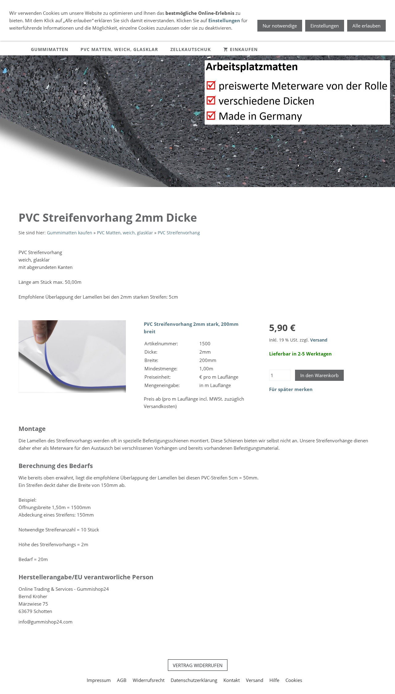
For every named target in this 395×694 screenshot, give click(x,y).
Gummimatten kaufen (69, 233)
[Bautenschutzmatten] (191, 193)
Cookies (293, 680)
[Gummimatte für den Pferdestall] (210, 193)
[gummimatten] (197, 193)
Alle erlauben (366, 26)
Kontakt (231, 680)
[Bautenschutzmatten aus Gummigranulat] (185, 193)
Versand (318, 340)
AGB (122, 680)
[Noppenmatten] (204, 193)
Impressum (99, 680)
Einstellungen (224, 20)
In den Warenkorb (319, 375)
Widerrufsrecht (148, 680)
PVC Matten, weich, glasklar (125, 233)
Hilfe (274, 680)
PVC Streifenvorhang (179, 233)
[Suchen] (376, 49)
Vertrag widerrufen (197, 665)
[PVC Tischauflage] (216, 193)
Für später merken (291, 389)
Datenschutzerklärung (194, 680)
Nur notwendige (280, 26)
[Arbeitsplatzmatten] (179, 193)
